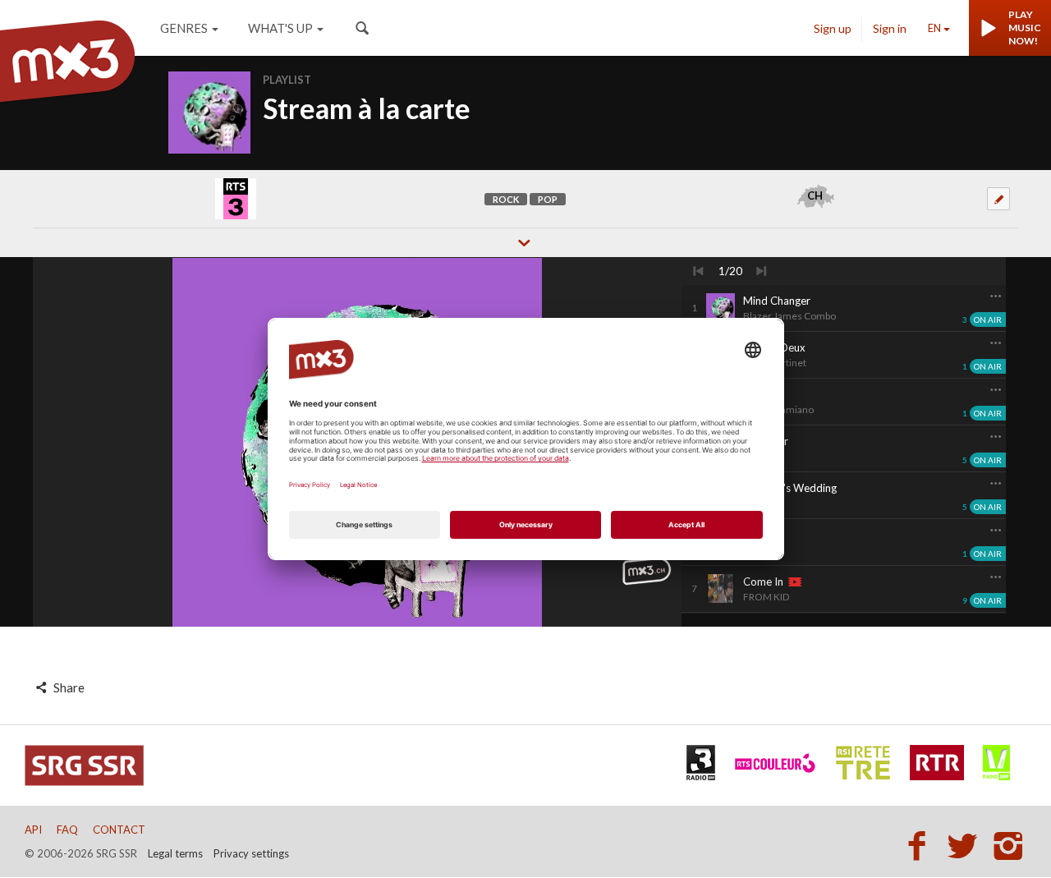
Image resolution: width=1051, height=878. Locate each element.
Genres (184, 28)
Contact (119, 829)
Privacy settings (251, 853)
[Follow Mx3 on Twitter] (967, 845)
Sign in (889, 28)
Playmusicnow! (1024, 27)
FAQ (67, 829)
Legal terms (175, 853)
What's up (280, 28)
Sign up (832, 28)
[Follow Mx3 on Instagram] (1010, 845)
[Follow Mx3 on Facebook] (921, 845)
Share (68, 687)
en (934, 27)
